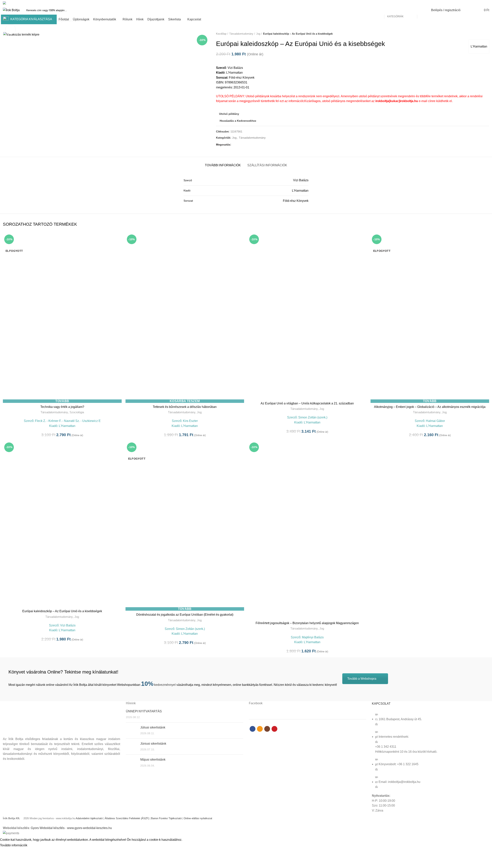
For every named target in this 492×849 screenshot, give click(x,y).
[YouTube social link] (487, 2)
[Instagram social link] (482, 2)
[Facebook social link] (473, 2)
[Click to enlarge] (10, 29)
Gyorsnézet (119, 239)
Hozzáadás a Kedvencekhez (119, 248)
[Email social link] (478, 2)
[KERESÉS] (422, 10)
